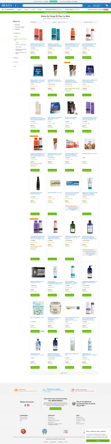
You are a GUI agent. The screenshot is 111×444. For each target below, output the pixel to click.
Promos (40, 9)
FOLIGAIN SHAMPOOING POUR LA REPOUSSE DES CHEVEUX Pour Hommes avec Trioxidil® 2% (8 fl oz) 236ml (38, 45)
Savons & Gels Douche (21, 44)
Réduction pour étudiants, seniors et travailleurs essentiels (55, 424)
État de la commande (80, 418)
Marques (27, 9)
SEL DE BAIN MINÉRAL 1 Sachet (37, 317)
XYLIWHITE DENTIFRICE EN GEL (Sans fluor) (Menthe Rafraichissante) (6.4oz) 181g (72, 319)
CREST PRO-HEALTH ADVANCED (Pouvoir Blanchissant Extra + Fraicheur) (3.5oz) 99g (72, 194)
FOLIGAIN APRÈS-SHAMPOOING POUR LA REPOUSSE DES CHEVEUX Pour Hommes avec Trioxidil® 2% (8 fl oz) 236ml (89, 45)
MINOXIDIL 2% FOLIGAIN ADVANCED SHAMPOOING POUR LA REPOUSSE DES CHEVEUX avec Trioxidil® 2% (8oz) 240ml (55, 45)
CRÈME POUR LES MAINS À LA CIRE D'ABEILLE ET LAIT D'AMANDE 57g (54, 319)
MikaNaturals (34, 285)
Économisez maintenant (55, 408)
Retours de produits (80, 423)
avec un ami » (72, 9)
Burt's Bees (51, 321)
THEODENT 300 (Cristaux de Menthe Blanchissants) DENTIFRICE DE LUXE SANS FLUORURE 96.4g (38, 118)
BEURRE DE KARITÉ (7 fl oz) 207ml (89, 153)
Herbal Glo (85, 357)
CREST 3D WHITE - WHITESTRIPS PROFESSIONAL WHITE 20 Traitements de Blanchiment (89, 81)
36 (94, 22)
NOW (84, 157)
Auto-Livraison (51, 422)
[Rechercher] (81, 5)
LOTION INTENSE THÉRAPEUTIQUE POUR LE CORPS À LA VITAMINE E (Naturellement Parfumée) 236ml (55, 282)
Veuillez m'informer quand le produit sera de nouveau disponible (73, 208)
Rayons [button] (19, 9)
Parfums (42, 331)
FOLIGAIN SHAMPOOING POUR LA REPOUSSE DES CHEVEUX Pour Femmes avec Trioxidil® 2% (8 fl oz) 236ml (89, 118)
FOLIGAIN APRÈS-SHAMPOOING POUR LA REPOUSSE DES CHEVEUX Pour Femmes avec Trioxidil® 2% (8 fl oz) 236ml (89, 319)
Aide (89, 6)
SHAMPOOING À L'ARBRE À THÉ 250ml (72, 354)
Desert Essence (52, 84)
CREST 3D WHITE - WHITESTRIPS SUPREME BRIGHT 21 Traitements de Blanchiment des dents (38, 81)
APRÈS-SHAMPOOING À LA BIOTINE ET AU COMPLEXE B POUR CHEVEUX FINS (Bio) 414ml (89, 237)
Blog (21, 420)
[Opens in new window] (25, 405)
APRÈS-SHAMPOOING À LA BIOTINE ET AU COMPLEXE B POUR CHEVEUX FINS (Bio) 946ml (55, 355)
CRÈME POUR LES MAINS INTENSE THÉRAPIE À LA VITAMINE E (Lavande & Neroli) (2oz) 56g (89, 194)
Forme (16, 62)
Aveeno (50, 196)
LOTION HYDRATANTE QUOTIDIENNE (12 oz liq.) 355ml (37, 354)
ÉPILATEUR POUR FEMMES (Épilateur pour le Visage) (71, 118)
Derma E (85, 196)
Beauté (49, 18)
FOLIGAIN (33, 48)
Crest (33, 84)
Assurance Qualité (23, 418)
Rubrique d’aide (79, 417)
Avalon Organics (69, 240)
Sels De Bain (19, 47)
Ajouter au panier (35, 57)
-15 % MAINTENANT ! (9, 9)
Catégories (17, 33)
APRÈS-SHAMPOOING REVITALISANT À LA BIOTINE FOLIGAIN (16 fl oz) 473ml (71, 282)
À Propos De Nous (23, 417)
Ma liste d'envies (51, 418)
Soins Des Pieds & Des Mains (21, 53)
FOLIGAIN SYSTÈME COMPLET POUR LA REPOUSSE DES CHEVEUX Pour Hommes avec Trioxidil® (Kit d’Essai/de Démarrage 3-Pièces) (72, 155)
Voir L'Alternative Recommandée (90, 251)
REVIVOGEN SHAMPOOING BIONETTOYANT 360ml (36, 193)
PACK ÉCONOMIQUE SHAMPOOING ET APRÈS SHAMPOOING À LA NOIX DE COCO (71, 81)
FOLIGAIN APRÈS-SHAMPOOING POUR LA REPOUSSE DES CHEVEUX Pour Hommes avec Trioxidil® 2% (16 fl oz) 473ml (55, 237)
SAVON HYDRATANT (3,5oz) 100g (55, 192)
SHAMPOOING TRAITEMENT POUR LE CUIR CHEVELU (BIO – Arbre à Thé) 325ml (72, 237)
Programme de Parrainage (53, 420)
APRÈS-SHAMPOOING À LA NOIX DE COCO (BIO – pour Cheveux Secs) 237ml (55, 155)
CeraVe (33, 357)
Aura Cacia (34, 321)
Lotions (17, 42)
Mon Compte (50, 417)
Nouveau (33, 9)
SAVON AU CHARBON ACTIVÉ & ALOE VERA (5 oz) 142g (37, 282)
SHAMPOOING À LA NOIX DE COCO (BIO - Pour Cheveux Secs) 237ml (55, 81)
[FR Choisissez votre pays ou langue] (15, 5)
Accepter (98, 440)
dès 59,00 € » (54, 9)
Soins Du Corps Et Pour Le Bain (20, 39)
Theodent (33, 121)
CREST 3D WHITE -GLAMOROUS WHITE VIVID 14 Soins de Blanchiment (55, 118)
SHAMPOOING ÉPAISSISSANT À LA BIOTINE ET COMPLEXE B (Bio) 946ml (89, 282)
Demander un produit (80, 420)
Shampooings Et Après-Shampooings (21, 49)
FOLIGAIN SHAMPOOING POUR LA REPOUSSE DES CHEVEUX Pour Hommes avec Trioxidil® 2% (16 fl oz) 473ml (72, 45)
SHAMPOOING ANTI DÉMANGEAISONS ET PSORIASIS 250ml (89, 355)
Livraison (78, 422)
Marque (16, 58)
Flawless (67, 121)
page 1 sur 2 (63, 373)
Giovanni (67, 357)
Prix (15, 66)
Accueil (44, 18)
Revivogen (34, 196)
